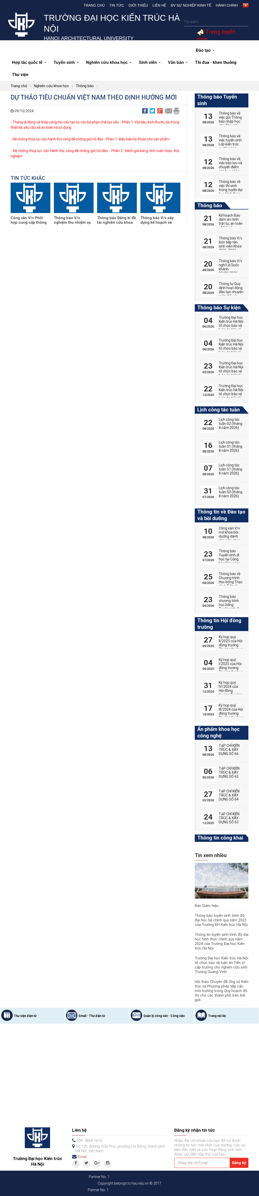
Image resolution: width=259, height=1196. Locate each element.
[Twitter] (86, 1164)
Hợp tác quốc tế (27, 62)
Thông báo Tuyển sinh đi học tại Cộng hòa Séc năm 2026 (229, 559)
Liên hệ (159, 5)
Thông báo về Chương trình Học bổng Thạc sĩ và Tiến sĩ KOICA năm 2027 (231, 584)
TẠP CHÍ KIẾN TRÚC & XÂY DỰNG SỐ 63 (229, 818)
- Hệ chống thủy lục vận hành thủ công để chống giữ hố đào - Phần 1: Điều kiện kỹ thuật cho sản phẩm (90, 139)
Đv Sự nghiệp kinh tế (191, 5)
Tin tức (116, 5)
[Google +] (97, 1164)
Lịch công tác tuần (218, 410)
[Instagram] (108, 1164)
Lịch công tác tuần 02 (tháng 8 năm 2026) (230, 423)
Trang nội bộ (217, 1016)
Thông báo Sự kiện (219, 308)
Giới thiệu (138, 5)
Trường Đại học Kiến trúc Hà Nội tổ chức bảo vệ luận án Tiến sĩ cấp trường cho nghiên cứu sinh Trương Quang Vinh (221, 965)
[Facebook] (76, 1164)
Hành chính (227, 5)
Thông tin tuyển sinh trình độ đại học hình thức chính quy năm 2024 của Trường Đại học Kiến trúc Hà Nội (221, 941)
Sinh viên (148, 62)
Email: (82, 1156)
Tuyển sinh (64, 62)
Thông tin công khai (220, 838)
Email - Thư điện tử (92, 1016)
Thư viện (20, 74)
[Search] (244, 21)
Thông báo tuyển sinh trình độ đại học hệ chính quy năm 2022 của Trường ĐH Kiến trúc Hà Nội (221, 920)
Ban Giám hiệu (207, 905)
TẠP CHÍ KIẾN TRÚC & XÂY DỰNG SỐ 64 (229, 795)
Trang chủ (94, 5)
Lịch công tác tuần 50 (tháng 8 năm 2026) (230, 492)
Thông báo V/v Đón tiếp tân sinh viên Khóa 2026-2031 (230, 244)
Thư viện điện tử (25, 1016)
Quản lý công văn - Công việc (164, 1016)
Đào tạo (203, 50)
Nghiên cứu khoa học (107, 62)
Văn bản (176, 62)
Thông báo (85, 86)
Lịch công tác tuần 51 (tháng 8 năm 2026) (230, 469)
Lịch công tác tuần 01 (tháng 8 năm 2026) (230, 446)
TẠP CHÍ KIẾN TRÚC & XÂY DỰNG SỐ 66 (229, 750)
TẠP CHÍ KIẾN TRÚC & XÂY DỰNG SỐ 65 (229, 772)
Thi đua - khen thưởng (215, 62)
